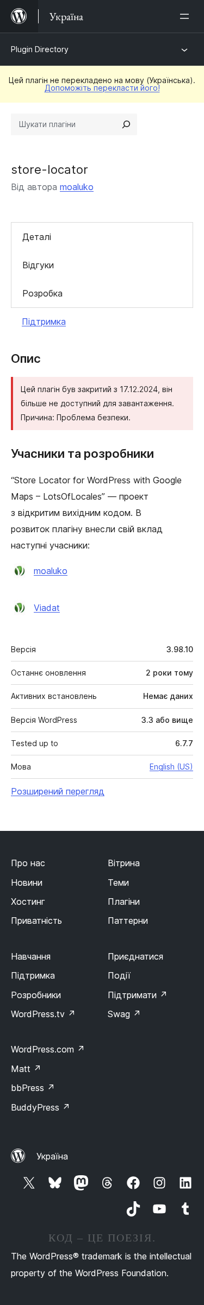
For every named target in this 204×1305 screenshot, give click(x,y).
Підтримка (44, 321)
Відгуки (38, 265)
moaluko (77, 186)
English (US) (171, 766)
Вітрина (124, 863)
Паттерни (128, 920)
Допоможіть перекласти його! (102, 87)
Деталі (36, 236)
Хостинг (28, 901)
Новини (26, 882)
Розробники (36, 994)
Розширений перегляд (57, 791)
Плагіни (124, 901)
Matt (26, 1068)
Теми (118, 882)
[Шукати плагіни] (126, 124)
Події (119, 975)
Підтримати (138, 994)
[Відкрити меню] (186, 16)
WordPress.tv (43, 1013)
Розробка (42, 293)
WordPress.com (48, 1049)
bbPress (33, 1087)
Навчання (31, 956)
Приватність (36, 920)
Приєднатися (135, 956)
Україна (52, 1156)
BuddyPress (40, 1107)
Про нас (28, 863)
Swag (124, 1013)
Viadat (47, 607)
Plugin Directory (40, 49)
